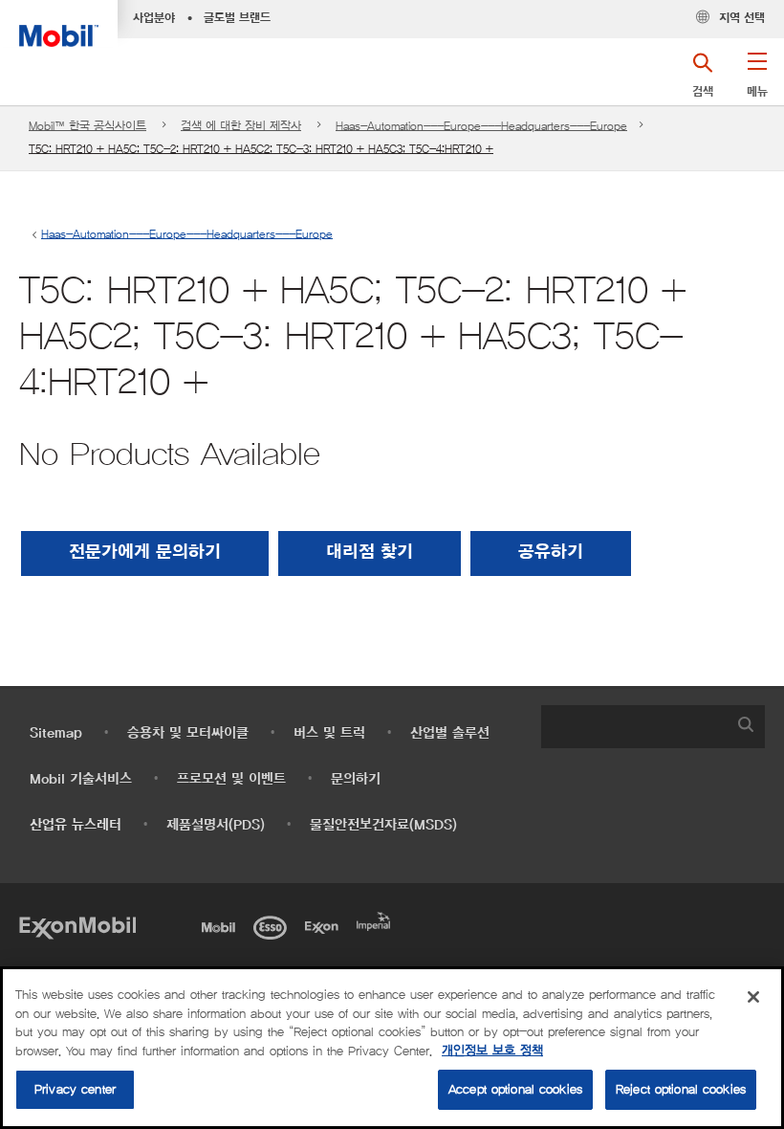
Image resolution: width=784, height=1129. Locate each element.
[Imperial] (377, 919)
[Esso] (273, 925)
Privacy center (75, 1089)
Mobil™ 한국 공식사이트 (87, 126)
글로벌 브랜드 (237, 18)
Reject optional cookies (681, 1089)
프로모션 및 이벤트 (231, 779)
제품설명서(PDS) (215, 825)
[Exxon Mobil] (77, 925)
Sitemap (56, 733)
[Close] (753, 997)
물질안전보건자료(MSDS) (383, 825)
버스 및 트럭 (329, 733)
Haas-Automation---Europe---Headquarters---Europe (481, 126)
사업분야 (154, 18)
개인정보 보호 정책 (492, 1051)
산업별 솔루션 (450, 733)
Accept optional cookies (515, 1089)
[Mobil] (222, 925)
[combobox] (653, 726)
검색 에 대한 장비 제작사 (241, 126)
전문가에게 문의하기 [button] (145, 553)
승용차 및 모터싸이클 (188, 733)
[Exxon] (325, 925)
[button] (757, 81)
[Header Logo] (59, 23)
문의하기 (356, 779)
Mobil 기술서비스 (81, 779)
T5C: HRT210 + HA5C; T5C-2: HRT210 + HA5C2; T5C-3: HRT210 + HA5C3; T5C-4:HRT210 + (261, 149)
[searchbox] (634, 726)
